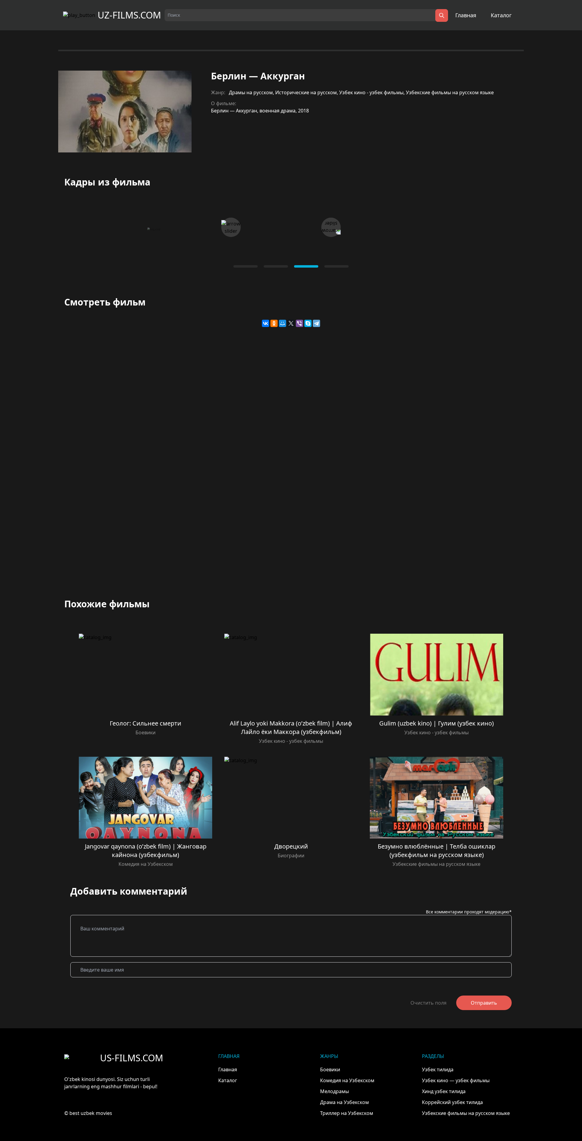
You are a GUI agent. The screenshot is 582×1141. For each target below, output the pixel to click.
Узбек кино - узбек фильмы (371, 92)
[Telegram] (316, 323)
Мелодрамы (334, 1091)
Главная (465, 15)
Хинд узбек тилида (444, 1091)
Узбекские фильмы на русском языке (450, 92)
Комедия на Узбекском (146, 864)
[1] (276, 266)
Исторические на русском (306, 92)
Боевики (145, 732)
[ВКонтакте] (265, 323)
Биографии (291, 855)
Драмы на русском (251, 92)
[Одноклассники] (274, 323)
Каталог (501, 15)
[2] (306, 266)
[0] (245, 266)
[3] (336, 266)
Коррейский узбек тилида (452, 1102)
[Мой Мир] (282, 323)
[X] (291, 323)
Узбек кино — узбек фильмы (456, 1080)
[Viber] (299, 323)
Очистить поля (428, 1002)
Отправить (484, 1002)
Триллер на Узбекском (346, 1113)
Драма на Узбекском (344, 1102)
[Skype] (308, 323)
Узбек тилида (437, 1069)
